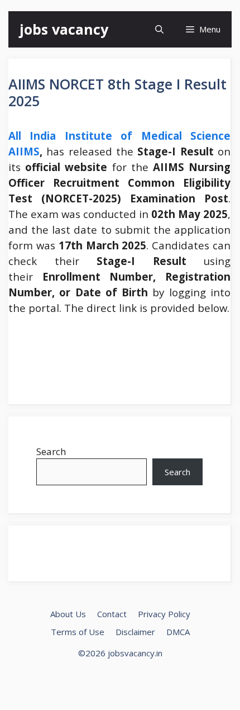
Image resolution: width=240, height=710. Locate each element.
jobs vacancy (64, 29)
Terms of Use (77, 631)
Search (51, 451)
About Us (68, 613)
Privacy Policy (164, 613)
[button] (159, 29)
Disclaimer (135, 631)
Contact (112, 613)
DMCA (178, 631)
